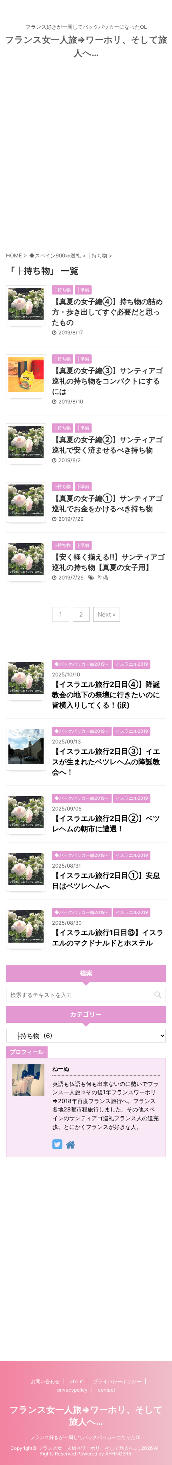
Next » (107, 614)
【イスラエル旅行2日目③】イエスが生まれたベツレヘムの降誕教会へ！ (106, 761)
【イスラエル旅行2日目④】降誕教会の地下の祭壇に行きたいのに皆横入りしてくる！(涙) (106, 694)
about (76, 1381)
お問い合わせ (45, 1381)
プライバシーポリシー (117, 1381)
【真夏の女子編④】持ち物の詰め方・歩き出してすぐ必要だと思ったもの (107, 311)
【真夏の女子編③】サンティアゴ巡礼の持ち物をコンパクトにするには (107, 380)
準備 (103, 577)
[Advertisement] (86, 153)
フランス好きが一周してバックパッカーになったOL (86, 1437)
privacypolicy (72, 1390)
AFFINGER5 (118, 1454)
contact (106, 1390)
